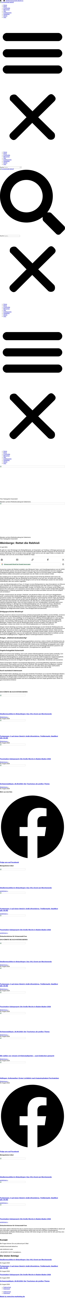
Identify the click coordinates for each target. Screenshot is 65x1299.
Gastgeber (6, 14)
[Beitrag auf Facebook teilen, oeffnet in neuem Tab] (48, 560)
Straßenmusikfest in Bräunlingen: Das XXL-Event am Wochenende (26, 714)
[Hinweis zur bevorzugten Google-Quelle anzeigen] (63, 564)
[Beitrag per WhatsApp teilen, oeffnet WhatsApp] (2, 560)
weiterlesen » (4, 891)
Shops (5, 15)
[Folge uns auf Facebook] (32, 859)
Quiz (4, 17)
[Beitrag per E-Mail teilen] (17, 560)
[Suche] (21, 167)
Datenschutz (7, 1287)
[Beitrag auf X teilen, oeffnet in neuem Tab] (63, 560)
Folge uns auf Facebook (9, 862)
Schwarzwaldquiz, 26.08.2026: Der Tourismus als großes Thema (25, 784)
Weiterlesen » (4, 717)
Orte (4, 11)
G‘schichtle (6, 8)
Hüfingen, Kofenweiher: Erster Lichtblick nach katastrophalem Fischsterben (29, 1078)
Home (5, 5)
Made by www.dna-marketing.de (12, 1296)
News (5, 6)
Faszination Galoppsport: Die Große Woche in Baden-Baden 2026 (25, 759)
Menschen (6, 9)
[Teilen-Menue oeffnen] (32, 560)
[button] (32, 84)
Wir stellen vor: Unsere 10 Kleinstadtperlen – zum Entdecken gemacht (27, 1056)
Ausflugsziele (7, 12)
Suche (2, 167)
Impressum (6, 1289)
